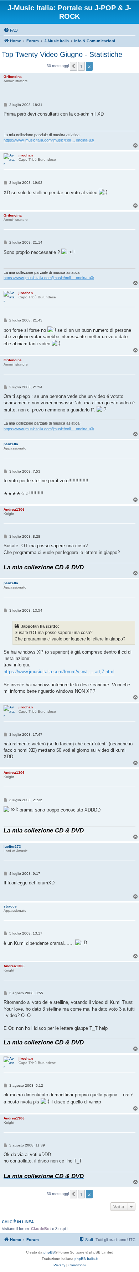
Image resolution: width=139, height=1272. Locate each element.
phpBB (49, 1252)
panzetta (11, 444)
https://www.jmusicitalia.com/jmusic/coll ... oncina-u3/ (49, 140)
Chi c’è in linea (18, 1222)
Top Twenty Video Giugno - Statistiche (62, 54)
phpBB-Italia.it (86, 1259)
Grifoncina (13, 77)
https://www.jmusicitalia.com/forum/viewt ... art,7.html (59, 671)
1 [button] (81, 66)
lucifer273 (12, 846)
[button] (73, 66)
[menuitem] (11, 30)
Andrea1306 (14, 509)
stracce (10, 906)
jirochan (26, 155)
